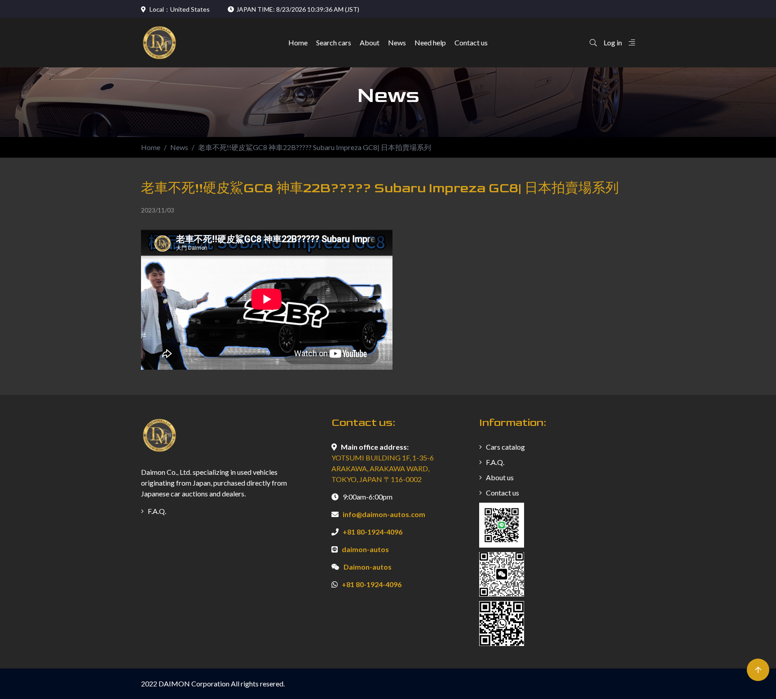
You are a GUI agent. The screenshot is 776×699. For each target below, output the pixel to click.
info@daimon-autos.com (384, 514)
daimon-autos (365, 549)
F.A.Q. (156, 511)
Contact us (471, 42)
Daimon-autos (368, 566)
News (397, 42)
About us (499, 477)
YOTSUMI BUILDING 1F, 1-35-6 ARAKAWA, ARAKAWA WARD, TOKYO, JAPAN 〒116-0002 (382, 468)
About (369, 42)
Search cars (333, 42)
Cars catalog (505, 446)
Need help (430, 42)
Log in (613, 42)
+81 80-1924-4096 (372, 531)
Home (298, 42)
